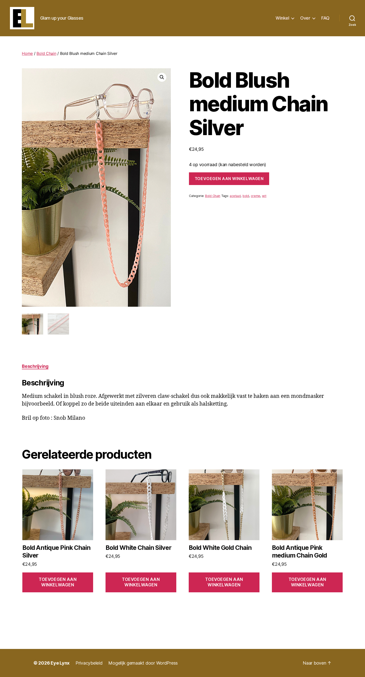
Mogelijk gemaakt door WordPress (143, 663)
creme (255, 196)
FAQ (325, 18)
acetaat (235, 196)
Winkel (282, 18)
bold (246, 196)
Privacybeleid (89, 663)
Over (305, 18)
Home (27, 53)
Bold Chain (46, 53)
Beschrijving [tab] (35, 366)
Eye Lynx (60, 663)
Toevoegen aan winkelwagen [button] (57, 582)
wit (264, 196)
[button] (161, 77)
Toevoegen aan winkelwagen (229, 178)
